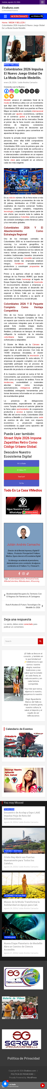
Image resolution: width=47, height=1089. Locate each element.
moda (6, 103)
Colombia (25, 217)
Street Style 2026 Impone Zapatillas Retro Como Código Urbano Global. (22, 442)
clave (12, 160)
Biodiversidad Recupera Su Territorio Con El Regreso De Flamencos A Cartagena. (24, 595)
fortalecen (19, 263)
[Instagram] (11, 91)
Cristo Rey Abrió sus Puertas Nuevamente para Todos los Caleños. (19, 860)
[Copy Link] (6, 96)
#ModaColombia (11, 581)
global (22, 116)
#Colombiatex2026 (17, 579)
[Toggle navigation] (5, 16)
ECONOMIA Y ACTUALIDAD (15, 896)
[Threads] (27, 91)
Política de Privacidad (23, 1058)
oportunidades (22, 409)
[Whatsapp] (16, 91)
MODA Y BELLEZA (11, 65)
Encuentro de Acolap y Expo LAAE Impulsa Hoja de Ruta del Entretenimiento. (22, 815)
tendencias (8, 382)
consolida (27, 258)
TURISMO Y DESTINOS (13, 851)
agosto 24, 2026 (10, 822)
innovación (34, 355)
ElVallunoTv (38, 16)
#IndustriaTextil (31, 579)
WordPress (32, 1077)
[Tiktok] (27, 573)
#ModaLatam (24, 581)
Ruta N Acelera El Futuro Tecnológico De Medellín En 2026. (23, 606)
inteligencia (25, 388)
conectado (28, 624)
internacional (37, 111)
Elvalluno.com (10, 7)
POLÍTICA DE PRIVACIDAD (22, 1074)
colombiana (9, 337)
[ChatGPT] (32, 91)
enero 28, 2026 (10, 82)
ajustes (19, 114)
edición (12, 197)
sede (41, 417)
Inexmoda (38, 282)
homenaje (26, 279)
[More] (11, 96)
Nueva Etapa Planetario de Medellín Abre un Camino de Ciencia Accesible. (23, 946)
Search (40, 641)
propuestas (34, 266)
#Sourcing (35, 581)
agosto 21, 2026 (10, 953)
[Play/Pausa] (42, 1085)
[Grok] (37, 91)
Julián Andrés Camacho (27, 82)
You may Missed (13, 802)
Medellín (7, 100)
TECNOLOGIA (9, 809)
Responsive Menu (42, 2)
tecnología (8, 211)
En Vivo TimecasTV (20, 16)
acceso (19, 412)
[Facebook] (6, 91)
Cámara (36, 344)
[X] (21, 91)
